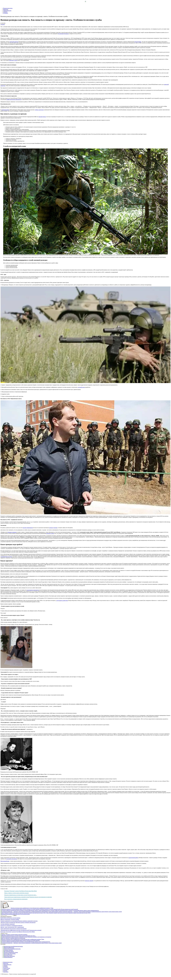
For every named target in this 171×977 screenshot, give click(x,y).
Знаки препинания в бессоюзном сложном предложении (13, 928)
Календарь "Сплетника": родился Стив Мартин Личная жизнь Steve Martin (20, 891)
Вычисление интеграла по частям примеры (10, 917)
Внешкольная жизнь (7, 8)
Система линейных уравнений (8, 924)
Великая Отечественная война (23, 914)
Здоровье (5, 11)
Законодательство (7, 10)
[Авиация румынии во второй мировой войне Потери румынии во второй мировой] (20, 909)
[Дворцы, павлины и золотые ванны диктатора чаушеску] (14, 934)
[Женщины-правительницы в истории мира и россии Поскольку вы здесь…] (18, 935)
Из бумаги (5, 13)
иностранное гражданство (33, 590)
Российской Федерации (63, 33)
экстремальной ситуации (6, 556)
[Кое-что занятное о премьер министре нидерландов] (13, 938)
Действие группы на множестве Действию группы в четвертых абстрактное (18, 922)
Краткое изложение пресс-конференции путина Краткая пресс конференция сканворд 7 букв (32, 908)
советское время (5, 109)
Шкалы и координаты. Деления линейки (10, 919)
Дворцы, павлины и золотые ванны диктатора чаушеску (16, 893)
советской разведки (14, 41)
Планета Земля (14, 952)
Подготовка (13, 953)
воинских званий (89, 880)
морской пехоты (42, 116)
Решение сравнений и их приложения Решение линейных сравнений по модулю (19, 921)
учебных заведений (39, 109)
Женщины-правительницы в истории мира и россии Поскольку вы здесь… (20, 895)
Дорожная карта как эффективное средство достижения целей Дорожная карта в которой (21, 930)
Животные (5, 9)
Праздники (12, 956)
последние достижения (11, 858)
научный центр (81, 387)
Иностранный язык (5, 861)
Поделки (10, 954)
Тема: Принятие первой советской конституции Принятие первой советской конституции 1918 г (68, 912)
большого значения (12, 532)
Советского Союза (13, 60)
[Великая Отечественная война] (8, 914)
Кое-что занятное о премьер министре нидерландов (15, 899)
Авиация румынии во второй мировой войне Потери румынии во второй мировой (59, 909)
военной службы (50, 533)
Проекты (10, 957)
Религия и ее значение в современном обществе (11, 925)
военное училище (53, 527)
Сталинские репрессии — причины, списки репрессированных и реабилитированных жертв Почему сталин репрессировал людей (92, 911)
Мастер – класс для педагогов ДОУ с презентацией (12, 927)
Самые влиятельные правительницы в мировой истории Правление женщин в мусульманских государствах (28, 897)
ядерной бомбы (137, 41)
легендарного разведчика (62, 600)
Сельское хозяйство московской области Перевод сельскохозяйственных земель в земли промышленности (74, 910)
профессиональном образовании (13, 99)
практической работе (133, 857)
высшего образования (28, 527)
